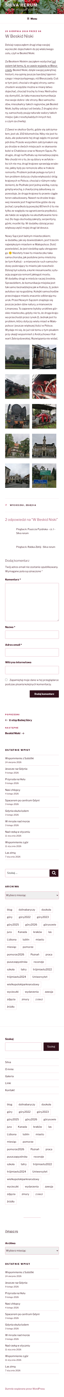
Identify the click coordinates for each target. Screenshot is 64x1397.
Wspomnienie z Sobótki (19, 758)
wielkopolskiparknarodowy (23, 984)
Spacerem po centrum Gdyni (22, 800)
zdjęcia (31, 505)
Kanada (22, 932)
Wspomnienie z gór (17, 842)
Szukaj (9, 1039)
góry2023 (43, 917)
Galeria (9, 1076)
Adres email (13, 644)
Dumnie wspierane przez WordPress (25, 1388)
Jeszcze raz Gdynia (16, 768)
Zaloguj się (11, 1231)
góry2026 (31, 924)
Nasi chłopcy (12, 790)
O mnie (9, 1069)
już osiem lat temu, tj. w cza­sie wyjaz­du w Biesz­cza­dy (31, 66)
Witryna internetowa (18, 662)
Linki (8, 1083)
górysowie (50, 924)
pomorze (28, 947)
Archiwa (10, 1243)
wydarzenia (32, 991)
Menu (34, 18)
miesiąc (11, 947)
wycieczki (17, 505)
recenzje (39, 961)
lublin (26, 939)
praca (49, 954)
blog (9, 909)
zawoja (49, 991)
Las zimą (10, 852)
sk (39, 31)
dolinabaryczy (27, 909)
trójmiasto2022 (42, 969)
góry (9, 917)
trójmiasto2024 (16, 976)
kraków (37, 932)
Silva (8, 1062)
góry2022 (25, 917)
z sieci (39, 999)
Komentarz (13, 579)
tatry (24, 969)
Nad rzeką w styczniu (17, 831)
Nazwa (10, 627)
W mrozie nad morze (17, 821)
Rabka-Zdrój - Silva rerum (41, 546)
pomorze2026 (15, 954)
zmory (25, 999)
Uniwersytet (39, 976)
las (50, 932)
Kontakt (10, 1090)
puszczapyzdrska (17, 961)
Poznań (35, 954)
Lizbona (11, 939)
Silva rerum (21, 5)
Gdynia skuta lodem (17, 810)
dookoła (46, 909)
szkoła (11, 969)
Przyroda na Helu (15, 779)
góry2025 (13, 924)
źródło (11, 1006)
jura (9, 932)
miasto (40, 939)
